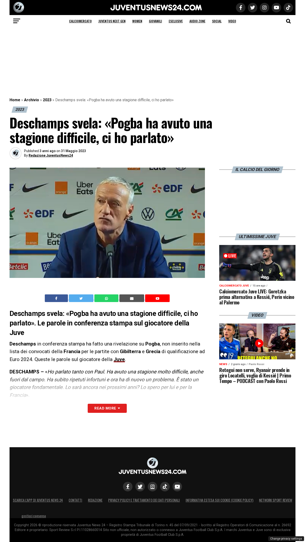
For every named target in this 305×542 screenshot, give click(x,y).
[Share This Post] (107, 298)
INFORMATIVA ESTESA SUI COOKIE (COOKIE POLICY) (219, 500)
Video (232, 20)
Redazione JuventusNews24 (51, 155)
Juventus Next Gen (112, 20)
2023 (47, 100)
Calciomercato (80, 20)
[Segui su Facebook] (127, 486)
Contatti (75, 500)
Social (217, 20)
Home (15, 100)
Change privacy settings (286, 538)
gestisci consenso (33, 515)
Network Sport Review (275, 500)
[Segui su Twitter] (140, 486)
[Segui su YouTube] (177, 486)
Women (137, 20)
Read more (105, 408)
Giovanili (155, 20)
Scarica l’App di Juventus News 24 (38, 500)
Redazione (95, 500)
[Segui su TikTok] (165, 486)
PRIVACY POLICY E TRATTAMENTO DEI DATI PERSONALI (144, 500)
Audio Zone (197, 20)
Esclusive (176, 20)
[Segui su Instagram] (152, 486)
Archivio (31, 100)
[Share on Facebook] (57, 298)
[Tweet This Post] (81, 298)
